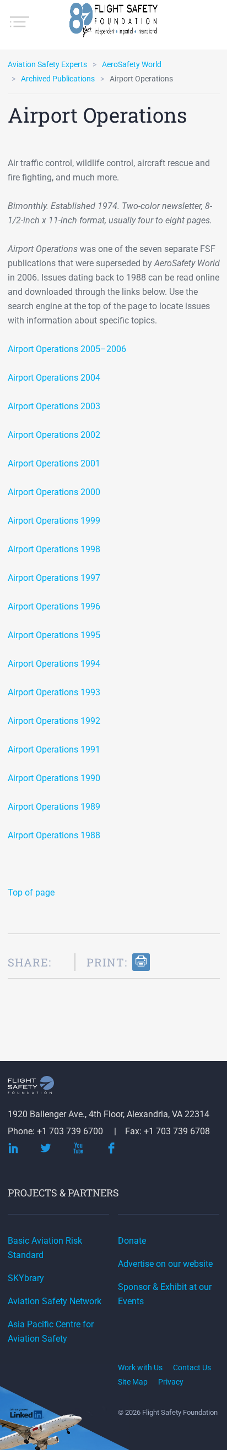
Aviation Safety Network (54, 1301)
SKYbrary (26, 1278)
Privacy (170, 1381)
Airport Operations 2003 (54, 406)
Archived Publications (58, 78)
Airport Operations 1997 (54, 578)
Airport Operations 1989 (54, 806)
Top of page (31, 892)
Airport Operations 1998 (54, 549)
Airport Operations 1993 (54, 692)
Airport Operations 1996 (54, 606)
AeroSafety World (131, 64)
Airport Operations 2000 (54, 492)
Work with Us (140, 1367)
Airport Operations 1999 (54, 520)
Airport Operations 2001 (54, 463)
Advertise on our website (165, 1264)
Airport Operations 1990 (54, 778)
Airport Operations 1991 (54, 749)
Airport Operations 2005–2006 (67, 349)
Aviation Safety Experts (47, 64)
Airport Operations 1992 (54, 721)
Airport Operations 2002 (54, 435)
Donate (132, 1240)
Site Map (133, 1381)
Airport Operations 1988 (54, 835)
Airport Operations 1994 (54, 663)
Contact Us (192, 1367)
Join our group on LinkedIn (27, 1415)
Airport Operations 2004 (54, 377)
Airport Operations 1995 (54, 635)
